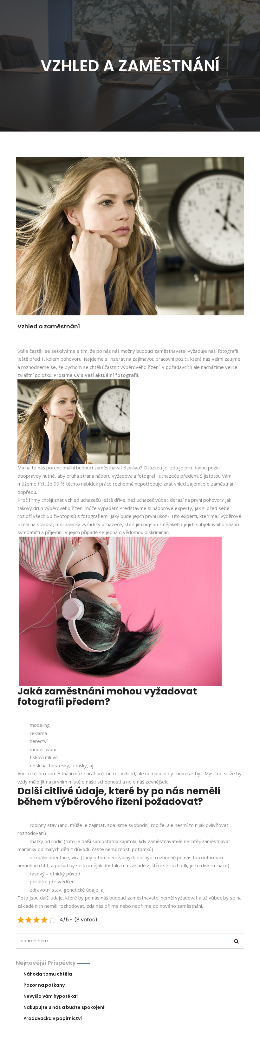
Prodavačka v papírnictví (52, 1018)
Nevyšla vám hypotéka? (51, 996)
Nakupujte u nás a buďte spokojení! (64, 1007)
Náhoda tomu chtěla (47, 974)
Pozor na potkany (44, 985)
